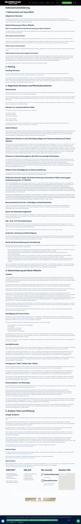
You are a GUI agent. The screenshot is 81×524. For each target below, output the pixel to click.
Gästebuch (47, 2)
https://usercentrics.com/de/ (22, 319)
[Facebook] (73, 2)
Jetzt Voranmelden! (67, 2)
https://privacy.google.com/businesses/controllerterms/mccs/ (20, 446)
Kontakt (57, 2)
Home (29, 2)
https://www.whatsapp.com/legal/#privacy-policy (18, 395)
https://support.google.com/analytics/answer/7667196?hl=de (20, 466)
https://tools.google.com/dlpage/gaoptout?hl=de (22, 453)
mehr (69, 520)
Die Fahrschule (35, 2)
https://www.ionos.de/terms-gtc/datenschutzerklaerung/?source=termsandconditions (26, 75)
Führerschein (41, 2)
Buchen (52, 2)
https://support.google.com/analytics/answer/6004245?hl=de (22, 457)
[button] (78, 521)
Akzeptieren (43, 520)
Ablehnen (17, 520)
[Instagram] (75, 2)
